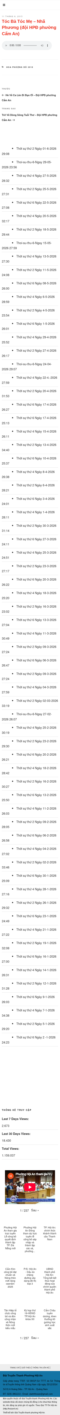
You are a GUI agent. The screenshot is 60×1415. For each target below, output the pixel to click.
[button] (35, 1210)
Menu (10, 5)
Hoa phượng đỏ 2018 (19, 67)
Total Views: (11, 1148)
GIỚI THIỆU (26, 1367)
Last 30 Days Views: (16, 1133)
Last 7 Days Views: (16, 1119)
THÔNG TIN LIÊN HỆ (41, 1367)
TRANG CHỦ (15, 1367)
